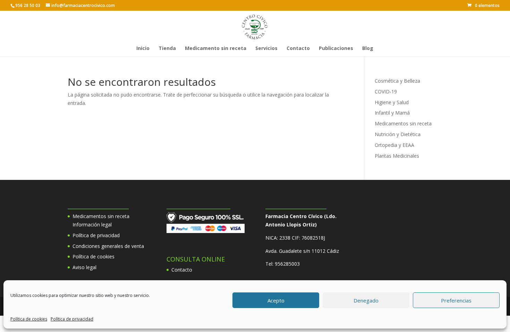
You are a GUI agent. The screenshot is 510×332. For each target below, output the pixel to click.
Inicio (143, 48)
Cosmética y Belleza (397, 80)
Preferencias (456, 300)
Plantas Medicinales (397, 155)
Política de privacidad (72, 319)
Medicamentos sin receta (403, 123)
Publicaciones (336, 48)
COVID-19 (386, 91)
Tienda (167, 48)
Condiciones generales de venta (108, 246)
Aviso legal (84, 267)
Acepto (275, 300)
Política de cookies (28, 319)
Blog (367, 48)
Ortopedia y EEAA (394, 145)
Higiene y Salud (392, 102)
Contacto (298, 48)
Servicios (266, 48)
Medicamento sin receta (215, 48)
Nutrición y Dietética (397, 134)
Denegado (366, 300)
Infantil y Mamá (392, 112)
